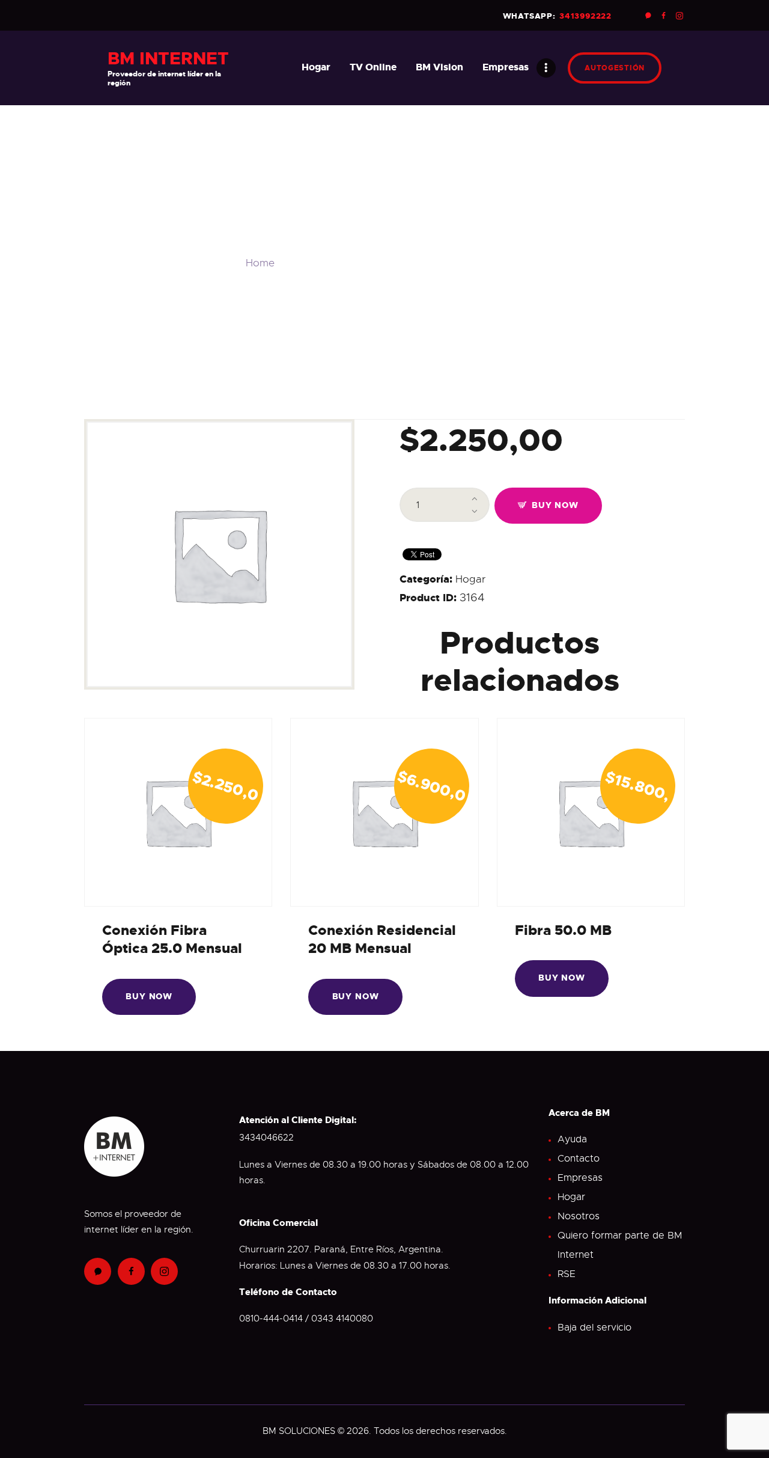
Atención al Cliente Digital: (298, 1120)
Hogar (470, 579)
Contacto (579, 1159)
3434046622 (266, 1137)
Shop (300, 263)
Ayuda (572, 1139)
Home (260, 263)
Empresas (580, 1178)
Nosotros (579, 1216)
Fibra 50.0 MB (563, 930)
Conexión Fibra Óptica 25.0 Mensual (172, 939)
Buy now (555, 505)
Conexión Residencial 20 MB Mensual (382, 939)
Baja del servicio (594, 1328)
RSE (567, 1274)
